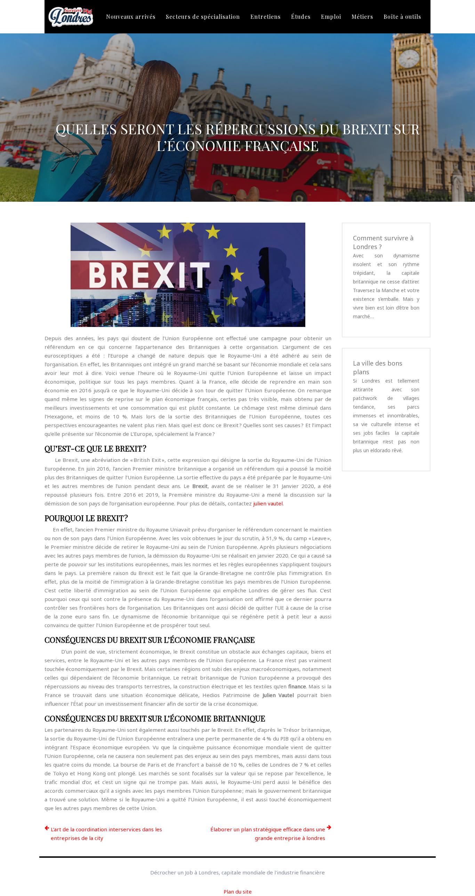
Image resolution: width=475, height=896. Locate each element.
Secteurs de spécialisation (203, 16)
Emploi (331, 16)
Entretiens (265, 16)
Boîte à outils (402, 16)
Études (301, 16)
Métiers (362, 16)
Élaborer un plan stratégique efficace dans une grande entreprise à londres (267, 833)
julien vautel (268, 503)
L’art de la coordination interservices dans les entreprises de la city (106, 833)
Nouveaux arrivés (130, 16)
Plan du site (238, 891)
